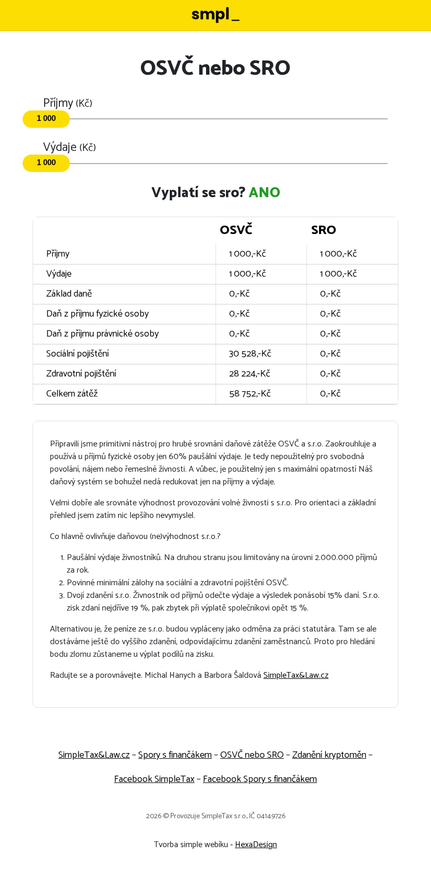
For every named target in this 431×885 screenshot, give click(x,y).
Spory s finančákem (175, 755)
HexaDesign (256, 845)
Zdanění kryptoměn (329, 755)
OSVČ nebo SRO (252, 755)
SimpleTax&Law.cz (296, 675)
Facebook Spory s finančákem (260, 779)
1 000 (46, 118)
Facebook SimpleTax (154, 779)
